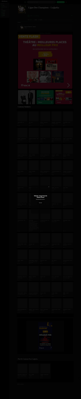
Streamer (40, 202)
